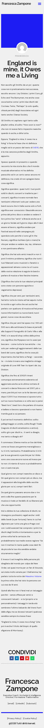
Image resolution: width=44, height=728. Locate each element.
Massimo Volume (33, 576)
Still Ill (35, 147)
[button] (39, 3)
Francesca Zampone (16, 4)
